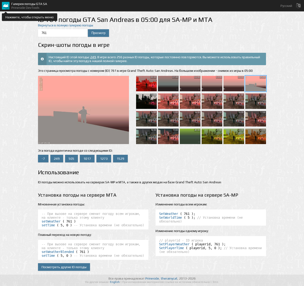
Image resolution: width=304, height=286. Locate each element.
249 (93, 57)
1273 (104, 158)
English (115, 282)
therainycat (169, 278)
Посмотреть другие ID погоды (64, 267)
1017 (87, 158)
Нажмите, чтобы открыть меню (29, 17)
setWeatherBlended (58, 252)
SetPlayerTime (171, 248)
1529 (120, 158)
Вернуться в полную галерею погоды (65, 25)
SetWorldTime (170, 217)
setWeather (51, 221)
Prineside (152, 278)
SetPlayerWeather (174, 244)
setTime (48, 225)
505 (71, 158)
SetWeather (168, 214)
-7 (43, 158)
